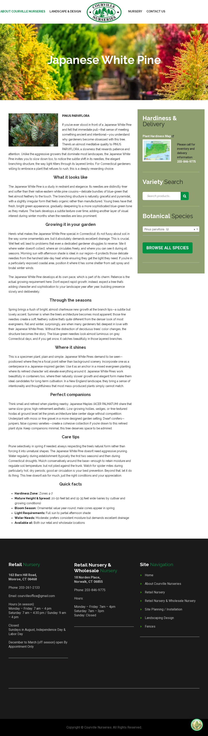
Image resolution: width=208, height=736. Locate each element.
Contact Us (155, 11)
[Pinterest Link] (110, 677)
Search (185, 196)
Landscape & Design (65, 11)
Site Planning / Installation (163, 609)
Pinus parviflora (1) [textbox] (169, 229)
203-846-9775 (95, 590)
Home (149, 575)
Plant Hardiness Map (157, 136)
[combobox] (171, 229)
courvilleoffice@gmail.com (36, 596)
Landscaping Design (159, 618)
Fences (150, 626)
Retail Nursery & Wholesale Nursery (170, 601)
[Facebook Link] (98, 677)
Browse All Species (167, 247)
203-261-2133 (29, 587)
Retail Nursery (155, 592)
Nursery (135, 11)
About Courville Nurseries (163, 584)
